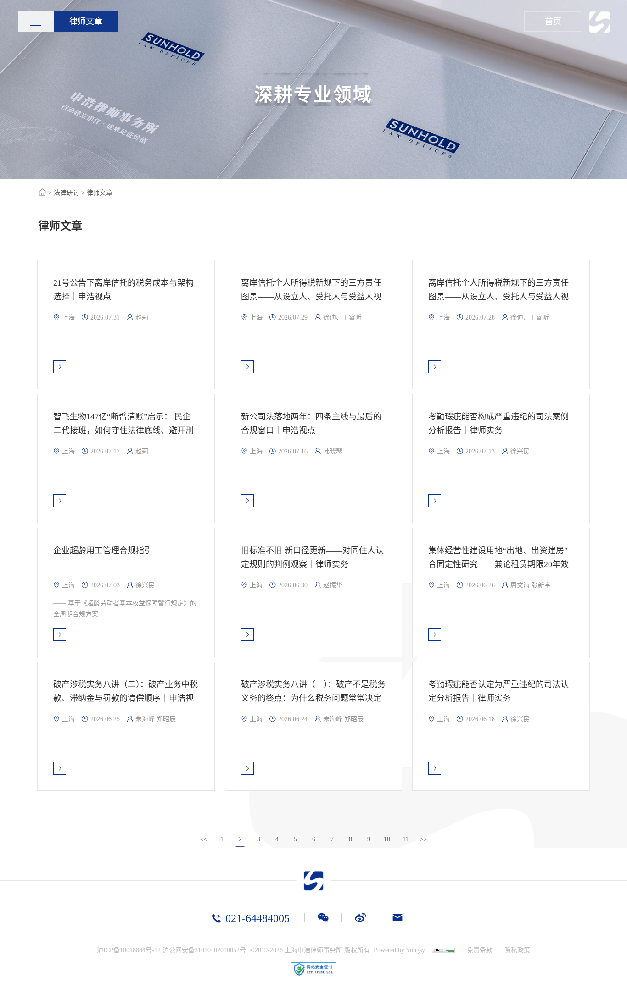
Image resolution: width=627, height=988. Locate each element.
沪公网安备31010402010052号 (204, 950)
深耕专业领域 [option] (313, 89)
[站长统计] (440, 950)
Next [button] (622, 89)
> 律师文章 (95, 192)
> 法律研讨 (62, 192)
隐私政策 (517, 950)
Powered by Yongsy (399, 950)
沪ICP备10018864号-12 (129, 950)
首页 (553, 21)
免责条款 (480, 950)
